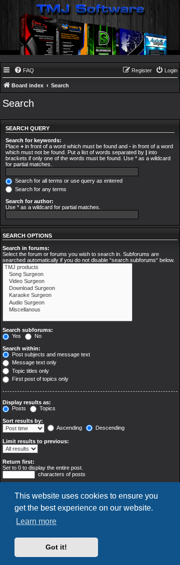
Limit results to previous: (35, 441)
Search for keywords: (34, 140)
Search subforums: (27, 330)
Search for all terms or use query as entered (68, 181)
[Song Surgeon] (68, 274)
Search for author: (30, 201)
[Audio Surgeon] (68, 302)
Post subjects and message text (50, 354)
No (37, 336)
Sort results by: (22, 421)
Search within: (21, 348)
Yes (15, 336)
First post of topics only (39, 379)
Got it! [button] (56, 547)
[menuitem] (24, 70)
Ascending (69, 428)
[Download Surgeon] (68, 288)
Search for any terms (40, 189)
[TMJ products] (68, 267)
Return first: (18, 462)
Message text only (33, 362)
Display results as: (26, 402)
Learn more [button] (36, 521)
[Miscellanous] (68, 309)
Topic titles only (29, 371)
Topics (47, 408)
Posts (18, 408)
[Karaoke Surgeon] (68, 295)
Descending (109, 428)
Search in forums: (26, 248)
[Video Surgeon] (68, 281)
